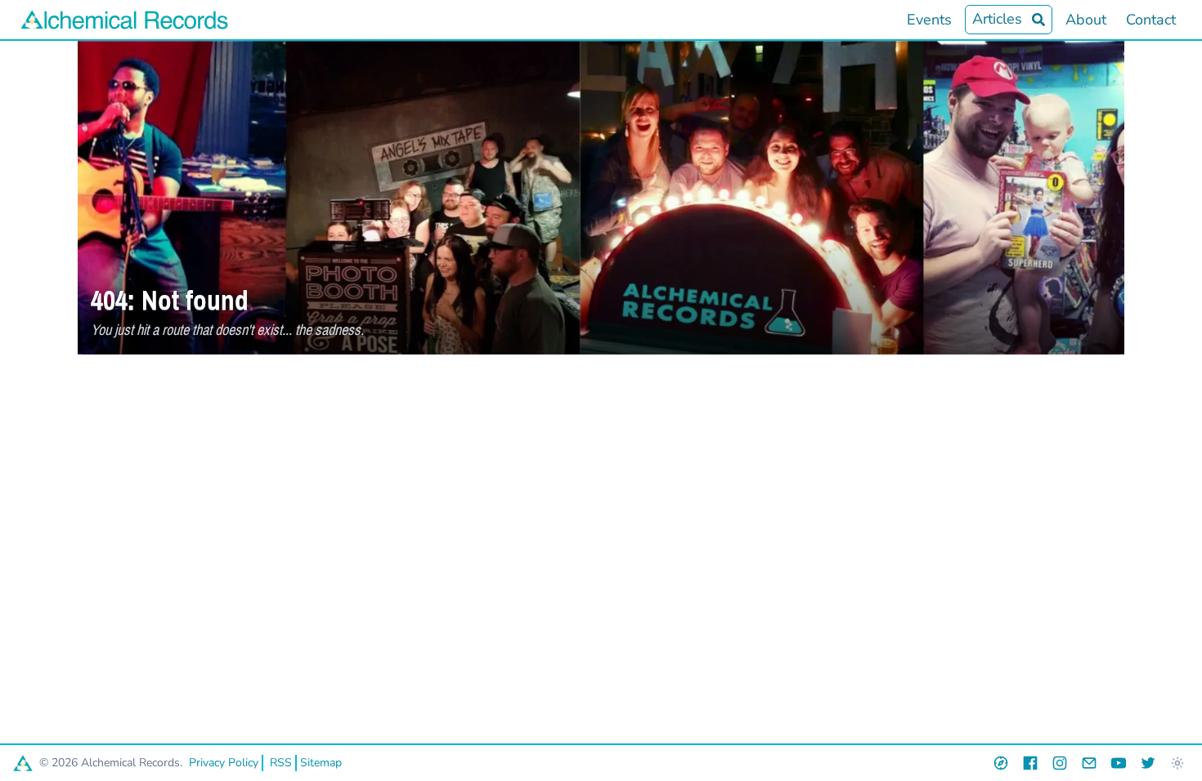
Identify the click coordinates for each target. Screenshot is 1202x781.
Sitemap (321, 762)
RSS (281, 762)
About (1085, 19)
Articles (997, 19)
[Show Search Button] (1038, 19)
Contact (1151, 19)
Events (929, 19)
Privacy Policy (223, 762)
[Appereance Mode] (1177, 763)
